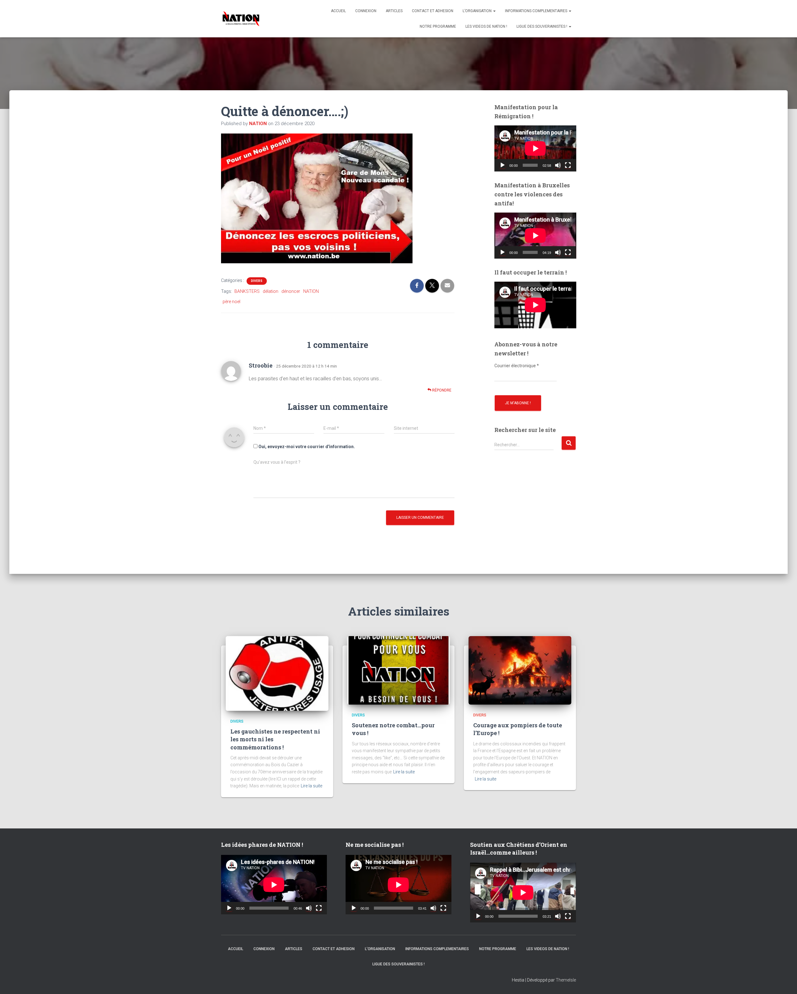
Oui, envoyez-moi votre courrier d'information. (306, 446)
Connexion (365, 11)
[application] (535, 148)
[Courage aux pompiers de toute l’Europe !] (520, 669)
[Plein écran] (568, 165)
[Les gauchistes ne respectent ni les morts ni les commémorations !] (277, 672)
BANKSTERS (247, 291)
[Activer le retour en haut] (784, 981)
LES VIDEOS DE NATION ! (486, 26)
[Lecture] (502, 165)
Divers (256, 281)
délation (270, 291)
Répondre (441, 390)
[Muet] (558, 165)
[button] (494, 11)
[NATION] (241, 18)
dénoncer (290, 291)
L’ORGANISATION (478, 11)
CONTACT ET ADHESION (432, 11)
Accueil (338, 11)
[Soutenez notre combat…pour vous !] (398, 669)
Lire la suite (311, 785)
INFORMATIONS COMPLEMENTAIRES (536, 11)
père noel (231, 301)
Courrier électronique (516, 365)
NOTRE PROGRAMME (438, 26)
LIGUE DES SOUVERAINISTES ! (542, 26)
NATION (311, 291)
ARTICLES (394, 11)
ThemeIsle (566, 980)
